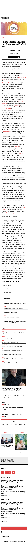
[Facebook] (9, 57)
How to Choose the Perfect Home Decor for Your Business (11, 362)
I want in (13, 528)
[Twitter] (12, 57)
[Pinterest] (15, 57)
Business (5, 301)
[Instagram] (6, 472)
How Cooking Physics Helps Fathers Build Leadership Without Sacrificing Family (13, 333)
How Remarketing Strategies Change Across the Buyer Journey (12, 346)
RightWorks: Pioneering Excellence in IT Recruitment (7, 446)
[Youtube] (13, 472)
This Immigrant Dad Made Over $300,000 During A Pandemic (15, 303)
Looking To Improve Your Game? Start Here (12, 317)
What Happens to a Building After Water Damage (12, 414)
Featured (3, 357)
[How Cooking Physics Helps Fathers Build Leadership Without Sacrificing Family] (14, 377)
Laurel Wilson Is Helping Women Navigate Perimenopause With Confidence (14, 358)
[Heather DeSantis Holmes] (9, 50)
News (3, 37)
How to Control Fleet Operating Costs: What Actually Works (11, 354)
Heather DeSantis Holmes (15, 50)
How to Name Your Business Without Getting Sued (10, 342)
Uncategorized (4, 344)
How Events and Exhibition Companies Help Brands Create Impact (12, 350)
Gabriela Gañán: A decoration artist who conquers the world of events (21, 452)
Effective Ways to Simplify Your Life (10, 312)
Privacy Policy (16, 532)
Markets (3, 336)
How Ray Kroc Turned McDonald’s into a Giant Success (14, 308)
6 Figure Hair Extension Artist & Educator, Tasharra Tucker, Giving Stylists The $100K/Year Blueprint (15, 322)
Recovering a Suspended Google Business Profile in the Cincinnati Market (14, 338)
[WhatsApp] (18, 57)
